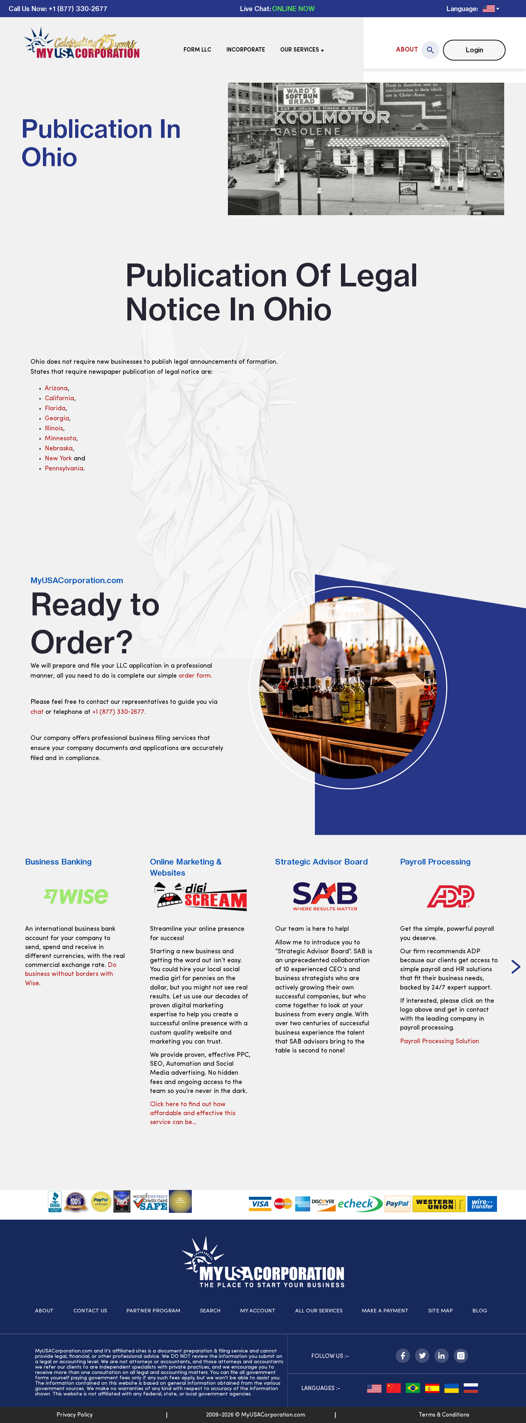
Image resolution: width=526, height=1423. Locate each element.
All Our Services (318, 1311)
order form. (195, 676)
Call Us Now (27, 9)
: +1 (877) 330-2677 (76, 9)
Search (210, 1311)
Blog (479, 1311)
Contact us (90, 1311)
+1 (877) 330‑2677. (119, 712)
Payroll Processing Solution (439, 1042)
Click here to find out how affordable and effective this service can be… (192, 1114)
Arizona (56, 389)
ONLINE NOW (293, 9)
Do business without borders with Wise (70, 974)
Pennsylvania (64, 469)
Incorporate (246, 50)
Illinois (54, 429)
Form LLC (197, 50)
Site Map (440, 1311)
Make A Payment (385, 1311)
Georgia (57, 419)
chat (37, 712)
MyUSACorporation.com (76, 580)
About (407, 50)
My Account (258, 1311)
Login (474, 50)
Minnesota (60, 439)
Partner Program (153, 1311)
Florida (55, 409)
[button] (516, 968)
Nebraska (59, 449)
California (59, 399)
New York (58, 459)
